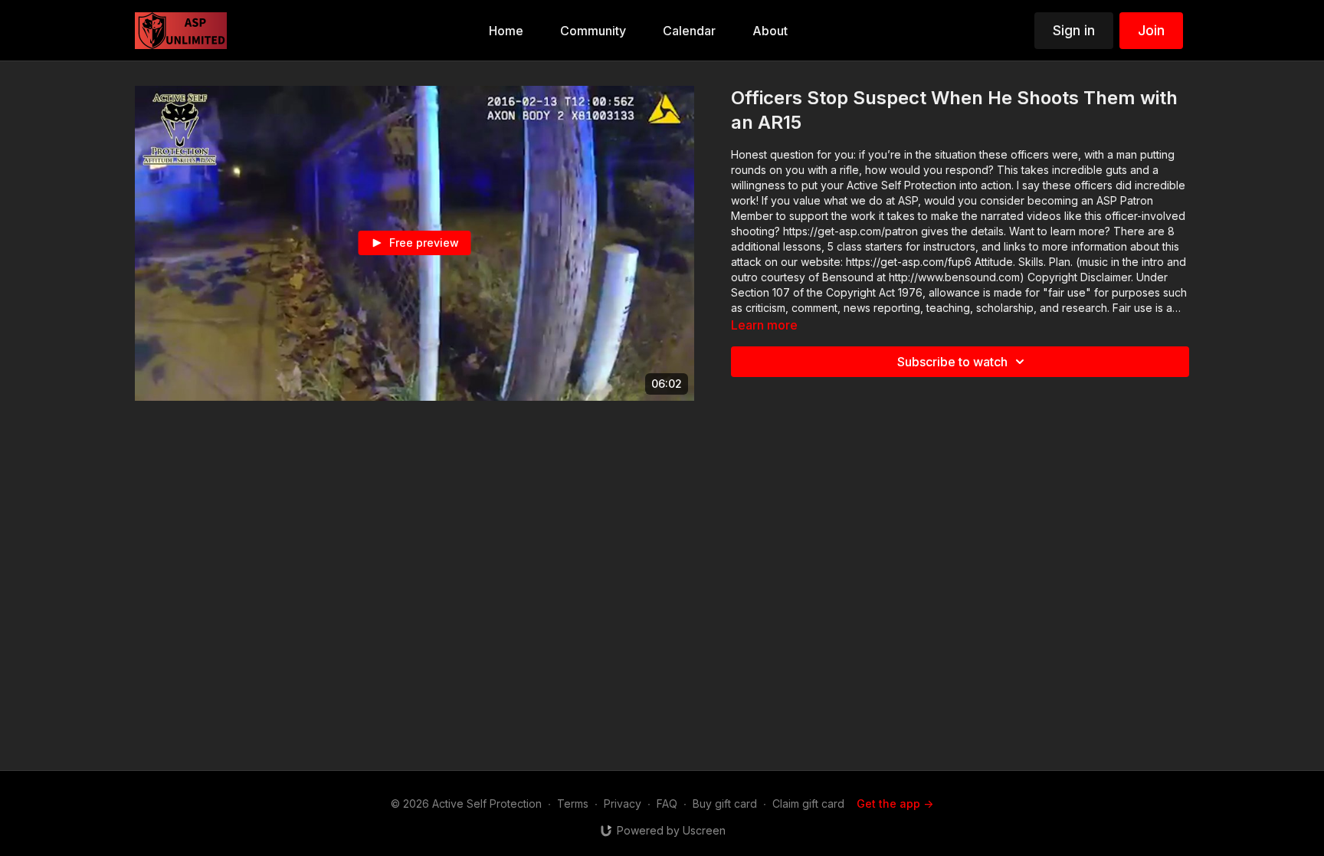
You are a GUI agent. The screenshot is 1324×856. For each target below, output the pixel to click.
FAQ (667, 803)
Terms (572, 803)
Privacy (622, 803)
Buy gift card (725, 803)
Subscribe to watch (952, 361)
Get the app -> (895, 803)
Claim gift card (808, 803)
